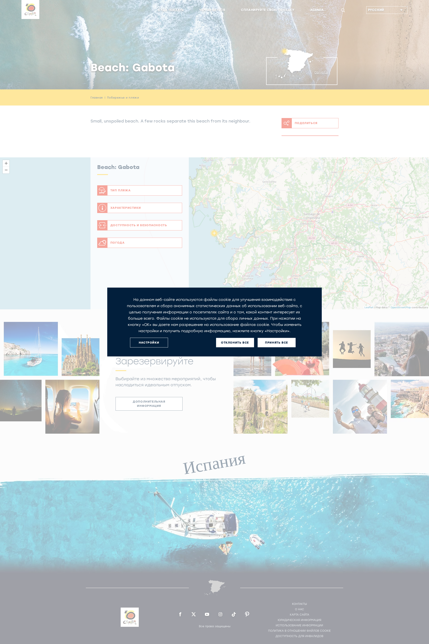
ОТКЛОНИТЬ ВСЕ (235, 342)
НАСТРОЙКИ (149, 342)
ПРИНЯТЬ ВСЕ (276, 342)
